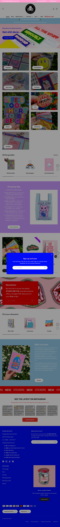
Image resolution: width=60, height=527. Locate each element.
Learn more (17, 1)
